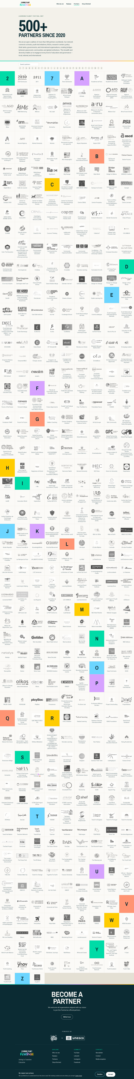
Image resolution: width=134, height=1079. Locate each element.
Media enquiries (101, 1059)
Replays (68, 4)
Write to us (67, 1017)
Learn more (78, 1075)
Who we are (60, 4)
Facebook (77, 1062)
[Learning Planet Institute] (53, 1038)
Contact (98, 1056)
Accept (110, 1074)
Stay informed (86, 4)
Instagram (77, 1059)
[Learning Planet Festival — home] (25, 4)
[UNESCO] (75, 1038)
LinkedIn (76, 1056)
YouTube (76, 1053)
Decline (99, 1074)
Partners (76, 4)
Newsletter (99, 1053)
